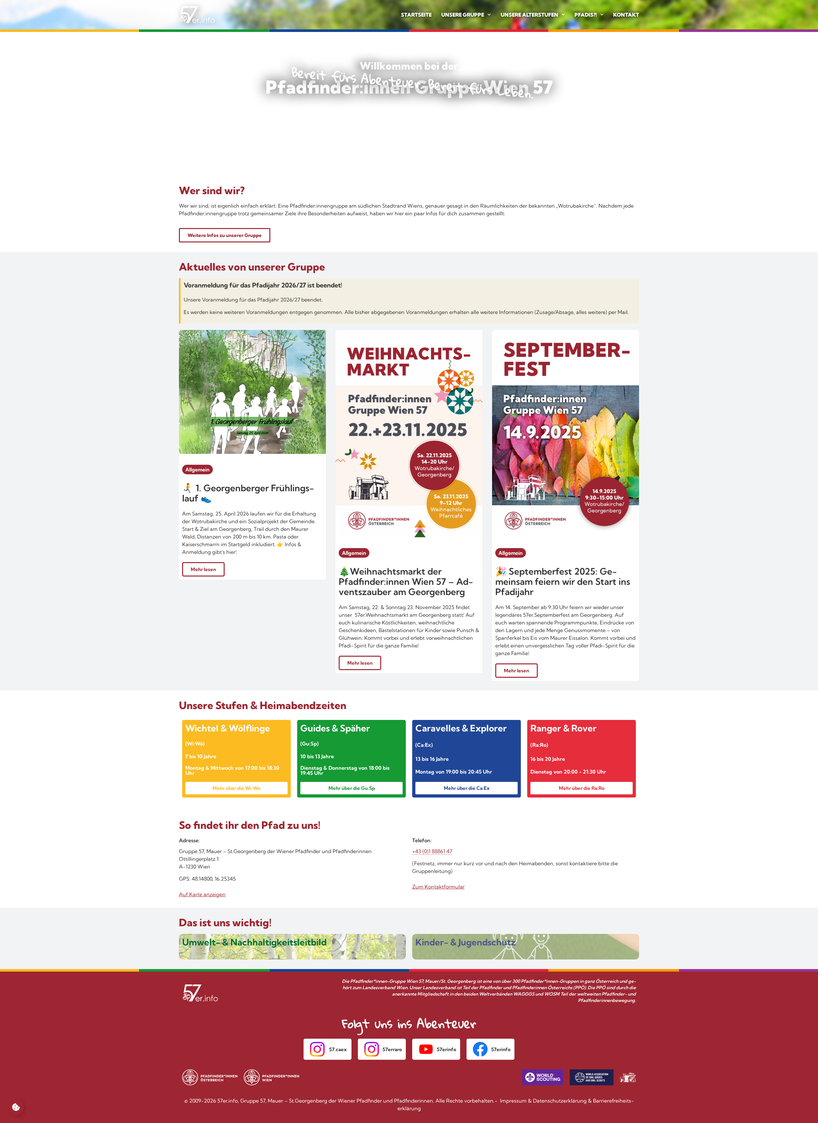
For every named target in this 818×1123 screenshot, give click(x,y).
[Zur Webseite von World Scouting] (542, 1077)
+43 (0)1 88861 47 (432, 851)
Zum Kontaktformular (438, 886)
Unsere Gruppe (462, 14)
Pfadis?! (586, 14)
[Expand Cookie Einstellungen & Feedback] (16, 1107)
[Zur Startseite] (197, 15)
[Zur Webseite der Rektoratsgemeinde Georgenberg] (628, 1077)
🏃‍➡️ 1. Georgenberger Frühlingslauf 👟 (248, 493)
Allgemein (197, 469)
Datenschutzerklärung (560, 1100)
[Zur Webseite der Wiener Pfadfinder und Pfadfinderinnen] (272, 1077)
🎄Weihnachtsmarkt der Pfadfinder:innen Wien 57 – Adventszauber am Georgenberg (406, 581)
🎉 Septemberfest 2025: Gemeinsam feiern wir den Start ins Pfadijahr (562, 581)
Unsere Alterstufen (529, 14)
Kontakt (626, 14)
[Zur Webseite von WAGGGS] (592, 1077)
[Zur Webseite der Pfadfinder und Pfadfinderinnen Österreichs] (209, 1077)
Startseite (416, 14)
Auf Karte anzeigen (202, 894)
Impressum (513, 1100)
